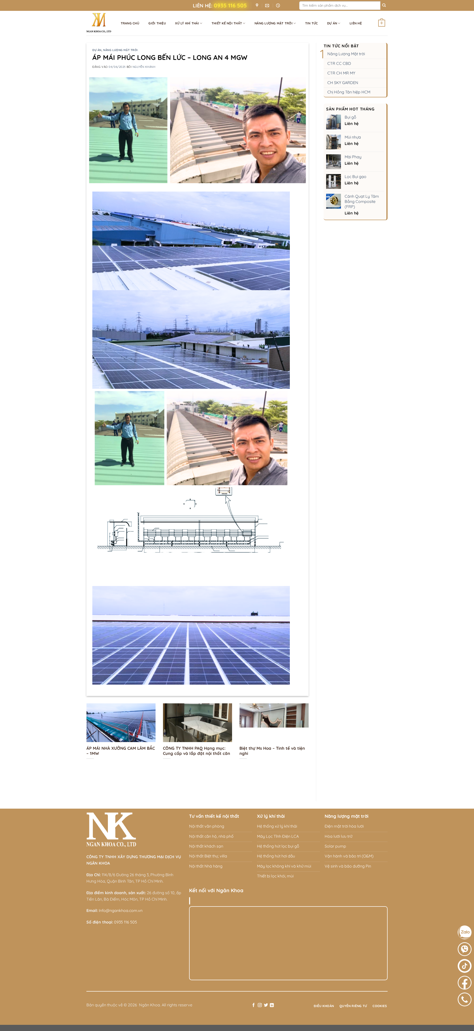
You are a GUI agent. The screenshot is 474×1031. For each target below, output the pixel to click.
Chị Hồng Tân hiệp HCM (348, 91)
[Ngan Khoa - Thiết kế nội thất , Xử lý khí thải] (98, 19)
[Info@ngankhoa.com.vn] (267, 5)
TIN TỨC (311, 23)
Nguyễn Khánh (144, 67)
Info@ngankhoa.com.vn (120, 910)
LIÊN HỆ (356, 23)
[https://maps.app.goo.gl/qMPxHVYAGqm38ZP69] (257, 5)
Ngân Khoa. (150, 1004)
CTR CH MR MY (341, 73)
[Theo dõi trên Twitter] (266, 1005)
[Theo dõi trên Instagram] (260, 1005)
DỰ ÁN (332, 23)
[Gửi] (384, 5)
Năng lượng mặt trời (274, 23)
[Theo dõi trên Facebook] (254, 1005)
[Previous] (85, 744)
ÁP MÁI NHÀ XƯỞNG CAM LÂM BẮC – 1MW (120, 751)
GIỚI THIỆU (157, 23)
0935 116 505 (230, 5)
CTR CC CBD (339, 63)
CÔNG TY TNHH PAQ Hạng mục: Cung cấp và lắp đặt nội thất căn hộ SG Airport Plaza (196, 753)
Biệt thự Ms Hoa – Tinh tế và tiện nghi (272, 751)
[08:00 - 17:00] (278, 5)
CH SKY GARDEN (342, 82)
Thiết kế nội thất (227, 23)
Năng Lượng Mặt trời (346, 53)
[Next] (309, 744)
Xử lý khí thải (187, 23)
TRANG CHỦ (130, 23)
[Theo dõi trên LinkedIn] (272, 1005)
